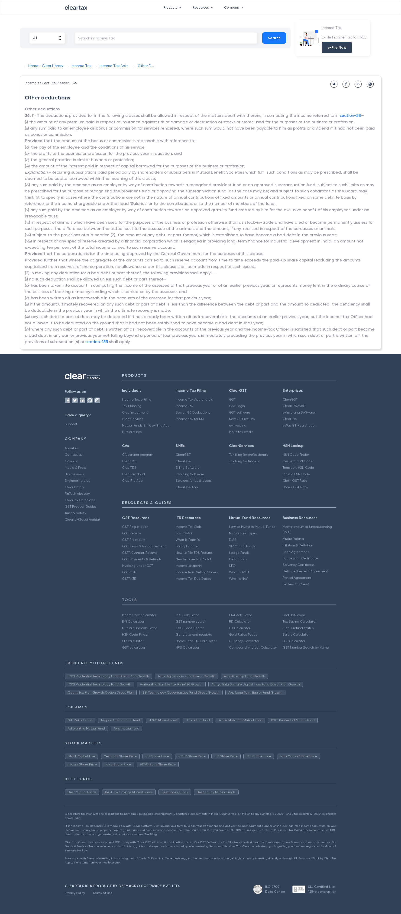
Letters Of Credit (296, 584)
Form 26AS (184, 533)
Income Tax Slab (188, 527)
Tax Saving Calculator (299, 621)
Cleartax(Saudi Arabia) (82, 519)
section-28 (350, 115)
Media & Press (76, 467)
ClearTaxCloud (133, 474)
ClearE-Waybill (294, 406)
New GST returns (242, 419)
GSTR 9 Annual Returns (139, 552)
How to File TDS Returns (194, 552)
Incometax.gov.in (189, 565)
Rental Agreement (297, 578)
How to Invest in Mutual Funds (252, 527)
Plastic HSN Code (296, 474)
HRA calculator (240, 615)
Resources (201, 7)
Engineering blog (78, 480)
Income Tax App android (194, 399)
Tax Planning (131, 406)
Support (71, 424)
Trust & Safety (75, 513)
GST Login (237, 406)
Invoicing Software (190, 474)
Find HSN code (294, 615)
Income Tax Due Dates (193, 578)
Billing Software (188, 467)
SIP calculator (132, 641)
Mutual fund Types (243, 533)
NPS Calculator (187, 647)
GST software (239, 412)
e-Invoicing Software (299, 412)
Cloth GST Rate (295, 480)
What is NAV (238, 578)
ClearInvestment (135, 412)
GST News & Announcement (144, 546)
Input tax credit (241, 432)
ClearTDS (290, 419)
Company (231, 7)
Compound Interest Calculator (253, 647)
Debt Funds (238, 559)
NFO (232, 565)
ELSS (232, 539)
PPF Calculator (187, 615)
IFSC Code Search (190, 628)
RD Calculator (240, 621)
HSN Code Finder (296, 454)
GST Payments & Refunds (142, 559)
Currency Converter (244, 641)
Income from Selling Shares (197, 572)
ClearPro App (132, 480)
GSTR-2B (129, 572)
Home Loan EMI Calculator (196, 641)
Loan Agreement (296, 552)
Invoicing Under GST (137, 565)
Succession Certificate (300, 558)
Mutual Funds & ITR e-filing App (146, 425)
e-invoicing (237, 425)
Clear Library (74, 487)
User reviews (74, 474)
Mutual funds (132, 432)
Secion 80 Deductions (193, 412)
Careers (71, 461)
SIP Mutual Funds (242, 546)
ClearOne (183, 461)
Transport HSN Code (298, 467)
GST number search (191, 621)
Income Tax (184, 406)
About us (72, 448)
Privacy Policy (75, 893)
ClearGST (290, 399)
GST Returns (131, 533)
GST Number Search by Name (306, 647)
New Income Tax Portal (193, 559)
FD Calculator (239, 628)
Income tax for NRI (190, 419)
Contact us (73, 454)
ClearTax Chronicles (80, 500)
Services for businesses (194, 480)
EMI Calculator (133, 621)
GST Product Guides (81, 506)
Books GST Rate (295, 487)
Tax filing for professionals (248, 454)
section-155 (96, 341)
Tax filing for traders (244, 461)
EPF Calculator (294, 641)
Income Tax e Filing (136, 399)
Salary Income (187, 546)
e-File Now (336, 47)
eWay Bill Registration (300, 425)
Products (170, 7)
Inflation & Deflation (298, 545)
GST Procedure (134, 539)
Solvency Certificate (298, 565)
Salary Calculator (296, 634)
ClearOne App (187, 487)
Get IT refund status (298, 628)
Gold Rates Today (243, 634)
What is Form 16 (188, 539)
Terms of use (102, 893)
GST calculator (133, 647)
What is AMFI (239, 572)
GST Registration (135, 527)
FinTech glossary (77, 493)
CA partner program (137, 454)
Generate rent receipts (194, 634)
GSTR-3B (129, 578)
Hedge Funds (239, 552)
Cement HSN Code (298, 461)
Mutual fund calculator (139, 628)
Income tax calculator (139, 615)
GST (232, 399)
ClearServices (132, 419)
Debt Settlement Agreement (305, 571)
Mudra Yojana (293, 539)
